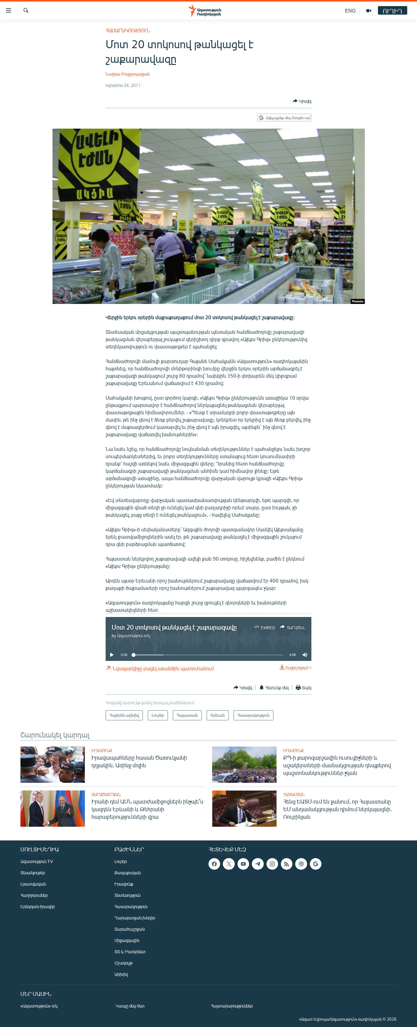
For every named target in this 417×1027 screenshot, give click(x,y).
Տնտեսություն (127, 895)
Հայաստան (294, 794)
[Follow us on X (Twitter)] (228, 864)
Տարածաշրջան (106, 794)
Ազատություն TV (36, 861)
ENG (350, 10)
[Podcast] (301, 864)
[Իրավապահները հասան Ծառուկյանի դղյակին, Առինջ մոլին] (52, 765)
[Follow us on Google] (315, 864)
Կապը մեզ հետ (130, 1005)
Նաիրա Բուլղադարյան (128, 74)
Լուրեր (120, 861)
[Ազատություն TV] (369, 10)
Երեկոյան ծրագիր (37, 906)
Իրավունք (102, 750)
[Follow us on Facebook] (214, 864)
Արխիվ (121, 974)
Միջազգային (126, 940)
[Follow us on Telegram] (257, 864)
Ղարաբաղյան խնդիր (134, 917)
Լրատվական (33, 883)
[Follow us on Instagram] (272, 864)
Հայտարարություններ (232, 1005)
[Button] (302, 101)
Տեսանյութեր (32, 872)
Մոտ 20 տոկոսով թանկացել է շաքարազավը (174, 627)
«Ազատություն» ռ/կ (38, 1005)
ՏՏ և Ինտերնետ (130, 951)
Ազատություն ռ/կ (133, 635)
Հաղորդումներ (34, 895)
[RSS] (286, 864)
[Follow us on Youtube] (243, 864)
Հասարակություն (128, 30)
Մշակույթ (123, 962)
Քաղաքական (127, 872)
